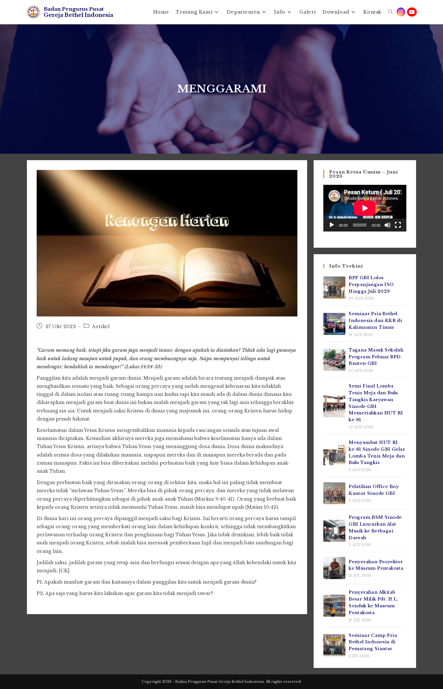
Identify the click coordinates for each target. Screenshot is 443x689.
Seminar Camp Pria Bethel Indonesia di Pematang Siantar (373, 642)
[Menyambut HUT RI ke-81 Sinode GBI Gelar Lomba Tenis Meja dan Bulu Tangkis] (334, 456)
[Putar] (332, 225)
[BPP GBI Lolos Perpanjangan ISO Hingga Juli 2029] (334, 288)
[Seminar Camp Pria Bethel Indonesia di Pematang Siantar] (334, 645)
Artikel (101, 326)
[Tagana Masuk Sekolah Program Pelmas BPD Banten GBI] (334, 360)
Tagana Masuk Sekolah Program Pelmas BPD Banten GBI (376, 356)
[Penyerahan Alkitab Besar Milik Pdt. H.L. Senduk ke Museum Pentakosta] (334, 606)
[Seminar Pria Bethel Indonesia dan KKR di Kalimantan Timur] (334, 324)
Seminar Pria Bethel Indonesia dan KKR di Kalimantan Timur (375, 320)
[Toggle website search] (390, 12)
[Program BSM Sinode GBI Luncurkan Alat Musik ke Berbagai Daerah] (334, 531)
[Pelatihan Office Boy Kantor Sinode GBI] (334, 493)
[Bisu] (387, 225)
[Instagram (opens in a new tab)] (401, 12)
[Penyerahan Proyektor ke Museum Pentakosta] (334, 568)
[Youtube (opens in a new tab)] (412, 12)
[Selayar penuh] (398, 225)
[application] (364, 208)
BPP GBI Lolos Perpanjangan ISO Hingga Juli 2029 (371, 284)
